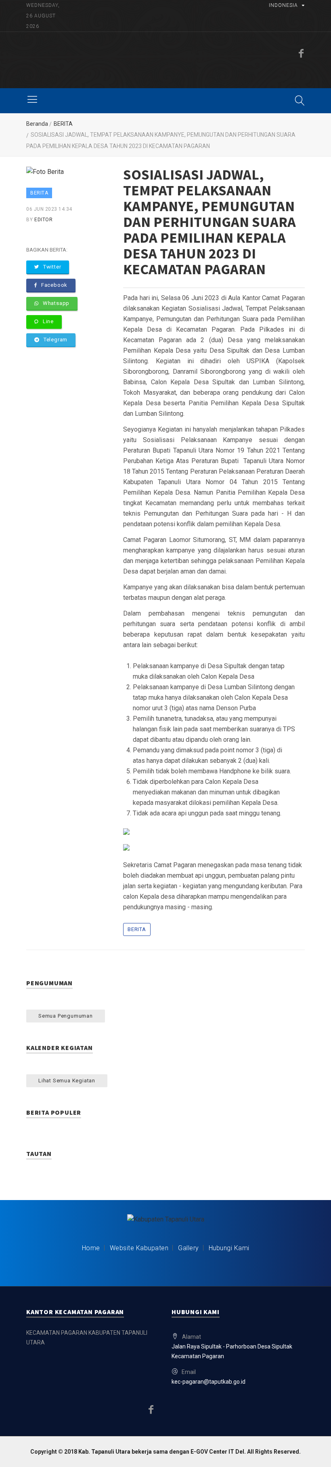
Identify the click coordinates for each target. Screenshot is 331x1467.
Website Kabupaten (139, 1248)
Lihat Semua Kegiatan (66, 1080)
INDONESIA (283, 5)
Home (91, 1248)
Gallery (188, 1248)
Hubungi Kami (229, 1248)
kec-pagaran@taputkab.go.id (208, 1381)
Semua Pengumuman (65, 1016)
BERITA (63, 124)
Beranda (37, 124)
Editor (43, 219)
